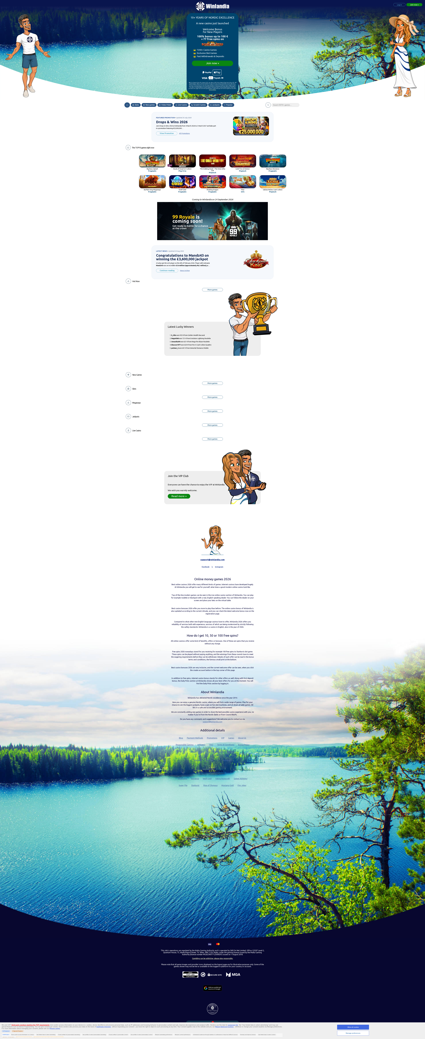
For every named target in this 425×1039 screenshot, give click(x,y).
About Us (242, 738)
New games (150, 105)
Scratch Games (199, 105)
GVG (242, 192)
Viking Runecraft (222, 779)
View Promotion (167, 133)
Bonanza (195, 779)
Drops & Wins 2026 (172, 122)
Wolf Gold (207, 779)
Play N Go (182, 171)
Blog (181, 738)
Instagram (227, 760)
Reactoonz (182, 779)
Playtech (212, 173)
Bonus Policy (243, 745)
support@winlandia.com (212, 559)
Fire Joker (242, 785)
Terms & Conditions (225, 745)
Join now (211, 63)
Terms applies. (212, 89)
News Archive (185, 270)
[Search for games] (268, 105)
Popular (229, 105)
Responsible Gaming (184, 745)
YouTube (209, 760)
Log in (399, 5)
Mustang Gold (227, 785)
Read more (178, 496)
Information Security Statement (220, 752)
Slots (136, 105)
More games (212, 290)
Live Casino (182, 105)
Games (231, 738)
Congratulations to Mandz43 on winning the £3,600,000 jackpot (182, 257)
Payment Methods (195, 738)
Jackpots (216, 105)
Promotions (212, 738)
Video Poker (166, 105)
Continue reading (167, 270)
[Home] (127, 105)
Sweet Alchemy (240, 779)
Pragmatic (152, 171)
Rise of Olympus (210, 785)
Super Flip (183, 785)
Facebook (197, 760)
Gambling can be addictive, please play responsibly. (212, 958)
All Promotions (184, 133)
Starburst (195, 785)
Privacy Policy (197, 752)
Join (413, 5)
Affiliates (201, 745)
